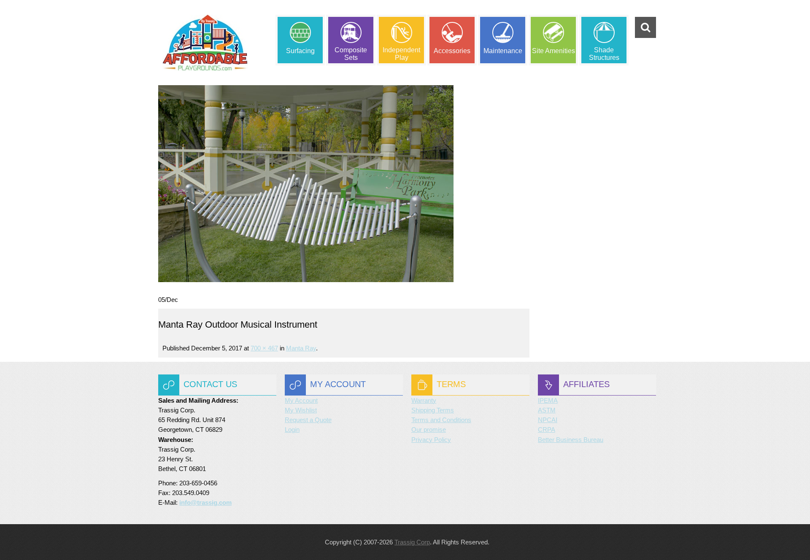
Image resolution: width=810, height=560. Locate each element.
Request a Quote (308, 419)
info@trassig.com (205, 502)
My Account (301, 400)
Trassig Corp (412, 542)
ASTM (547, 410)
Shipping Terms (432, 410)
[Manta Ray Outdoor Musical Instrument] (306, 183)
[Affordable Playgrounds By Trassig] (205, 42)
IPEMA (548, 400)
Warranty (423, 400)
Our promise (428, 429)
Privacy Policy (431, 439)
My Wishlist (301, 410)
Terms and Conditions (441, 419)
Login (292, 429)
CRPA (546, 429)
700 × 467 (264, 348)
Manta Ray (301, 348)
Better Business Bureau (570, 439)
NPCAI (547, 419)
